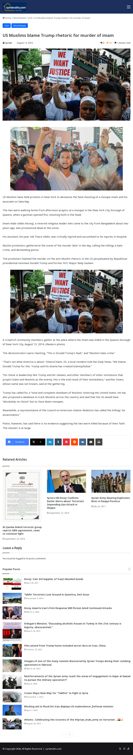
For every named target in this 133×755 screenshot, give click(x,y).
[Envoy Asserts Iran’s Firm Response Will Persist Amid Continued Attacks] (12, 612)
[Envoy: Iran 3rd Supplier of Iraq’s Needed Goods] (12, 583)
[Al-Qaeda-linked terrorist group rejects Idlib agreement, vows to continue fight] (22, 496)
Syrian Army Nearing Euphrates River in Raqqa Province (110, 499)
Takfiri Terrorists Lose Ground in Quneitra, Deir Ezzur (56, 594)
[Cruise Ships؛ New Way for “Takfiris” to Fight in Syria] (12, 697)
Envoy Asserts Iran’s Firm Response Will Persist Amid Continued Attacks (68, 608)
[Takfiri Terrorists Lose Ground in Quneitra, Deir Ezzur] (12, 598)
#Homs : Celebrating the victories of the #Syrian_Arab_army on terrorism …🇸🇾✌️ (73, 719)
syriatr (8, 42)
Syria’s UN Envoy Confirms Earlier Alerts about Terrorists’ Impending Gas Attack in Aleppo (65, 502)
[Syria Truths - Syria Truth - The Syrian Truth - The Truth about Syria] (14, 6)
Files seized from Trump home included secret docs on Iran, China (65, 645)
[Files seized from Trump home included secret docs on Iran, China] (12, 650)
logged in (21, 558)
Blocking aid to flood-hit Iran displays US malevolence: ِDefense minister (68, 706)
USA (30, 17)
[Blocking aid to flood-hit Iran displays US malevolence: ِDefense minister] (12, 710)
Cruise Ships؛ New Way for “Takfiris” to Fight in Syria (56, 693)
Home (8, 17)
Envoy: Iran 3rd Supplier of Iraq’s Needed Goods (53, 579)
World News (19, 17)
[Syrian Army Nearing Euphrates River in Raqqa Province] (110, 481)
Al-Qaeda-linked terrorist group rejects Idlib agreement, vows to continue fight (22, 530)
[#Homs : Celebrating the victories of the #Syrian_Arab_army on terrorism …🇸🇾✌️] (12, 723)
